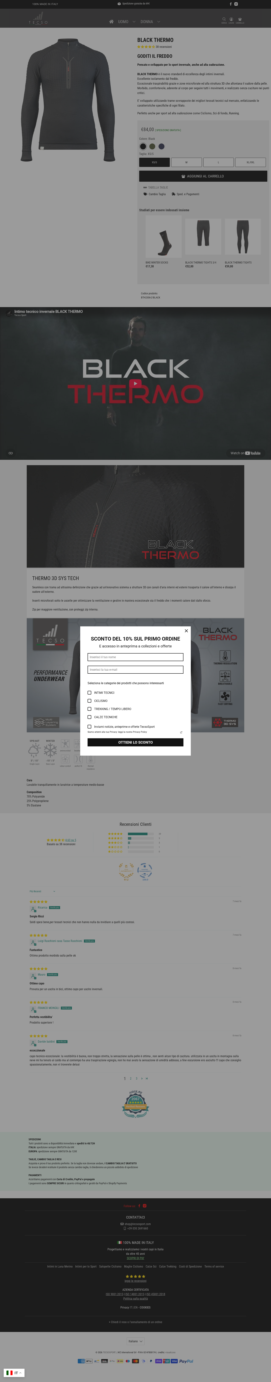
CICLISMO (100, 701)
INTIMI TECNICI (104, 693)
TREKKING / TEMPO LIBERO (112, 709)
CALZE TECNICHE (105, 717)
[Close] (186, 630)
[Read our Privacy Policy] (181, 732)
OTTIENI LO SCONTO (135, 742)
